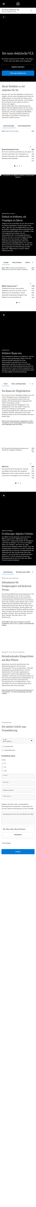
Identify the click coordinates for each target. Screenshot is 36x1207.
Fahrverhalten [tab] (17, 262)
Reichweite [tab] (29, 262)
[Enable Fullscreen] (32, 341)
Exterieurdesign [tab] (8, 126)
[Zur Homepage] (18, 4)
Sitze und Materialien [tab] (19, 384)
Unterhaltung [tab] (7, 572)
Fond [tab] (5, 384)
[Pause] (4, 17)
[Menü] (3, 4)
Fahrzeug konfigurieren (18, 73)
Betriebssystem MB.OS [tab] (24, 572)
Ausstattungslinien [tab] (24, 126)
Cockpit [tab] (5, 262)
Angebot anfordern (18, 67)
